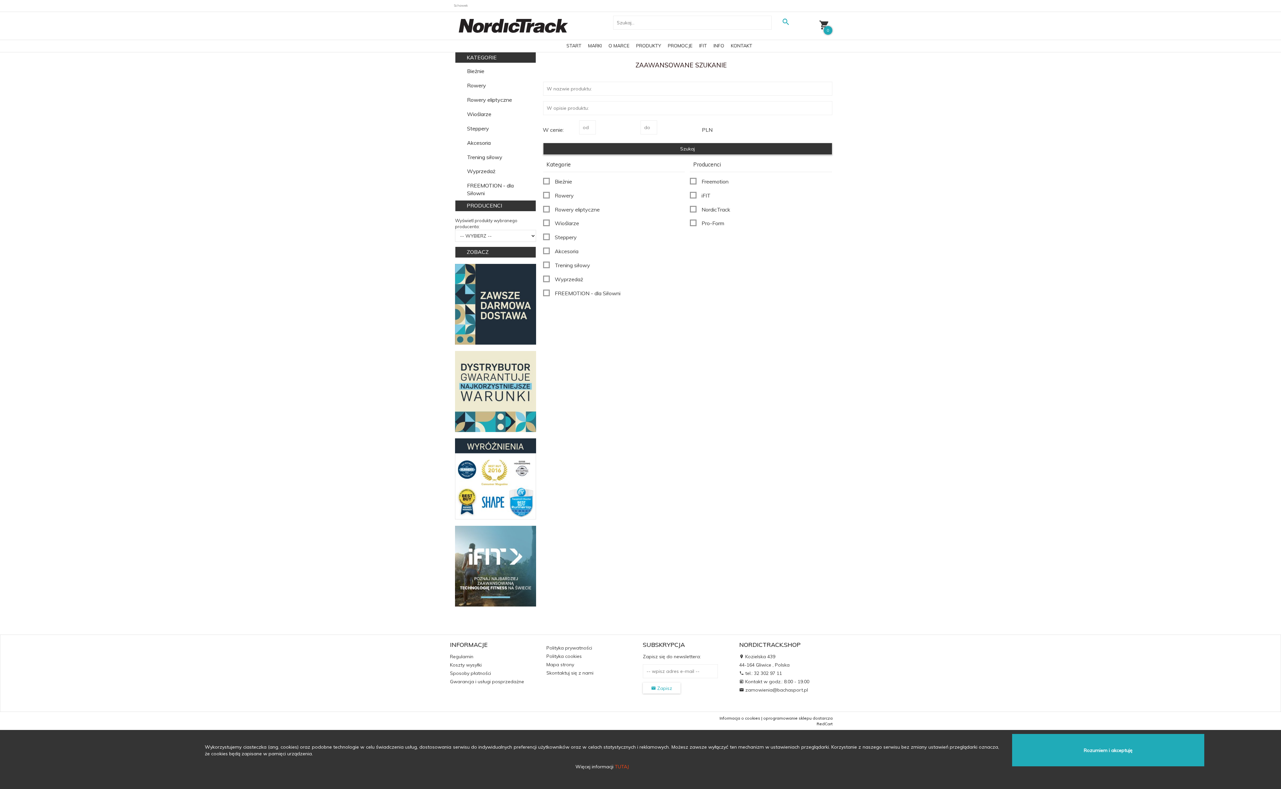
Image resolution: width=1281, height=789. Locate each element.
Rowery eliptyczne (489, 99)
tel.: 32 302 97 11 (763, 673)
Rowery (476, 85)
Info (719, 46)
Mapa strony (560, 665)
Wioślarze (479, 114)
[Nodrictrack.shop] (513, 25)
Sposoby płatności (470, 673)
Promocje (680, 46)
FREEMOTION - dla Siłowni (490, 189)
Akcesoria (479, 142)
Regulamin (461, 657)
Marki (595, 46)
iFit (703, 46)
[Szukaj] (786, 22)
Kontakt (741, 46)
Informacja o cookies (740, 718)
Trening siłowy (484, 157)
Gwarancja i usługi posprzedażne (487, 682)
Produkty (648, 46)
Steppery (478, 128)
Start (573, 46)
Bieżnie (475, 71)
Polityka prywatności (569, 648)
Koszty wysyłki (466, 665)
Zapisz (664, 688)
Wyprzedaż (481, 171)
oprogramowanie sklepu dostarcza (798, 718)
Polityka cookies (564, 656)
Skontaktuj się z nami (569, 673)
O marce (618, 46)
